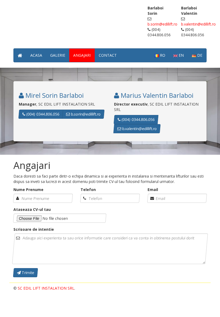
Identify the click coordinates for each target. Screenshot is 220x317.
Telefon (88, 189)
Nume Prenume (28, 189)
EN (181, 55)
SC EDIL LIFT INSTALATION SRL (46, 288)
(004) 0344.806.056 (42, 114)
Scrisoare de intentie (33, 229)
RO (162, 55)
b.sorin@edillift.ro (162, 24)
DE (199, 55)
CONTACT (108, 55)
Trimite (27, 272)
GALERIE (57, 55)
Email (153, 189)
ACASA (36, 55)
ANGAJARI (82, 55)
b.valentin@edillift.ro (198, 24)
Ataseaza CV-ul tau (32, 209)
